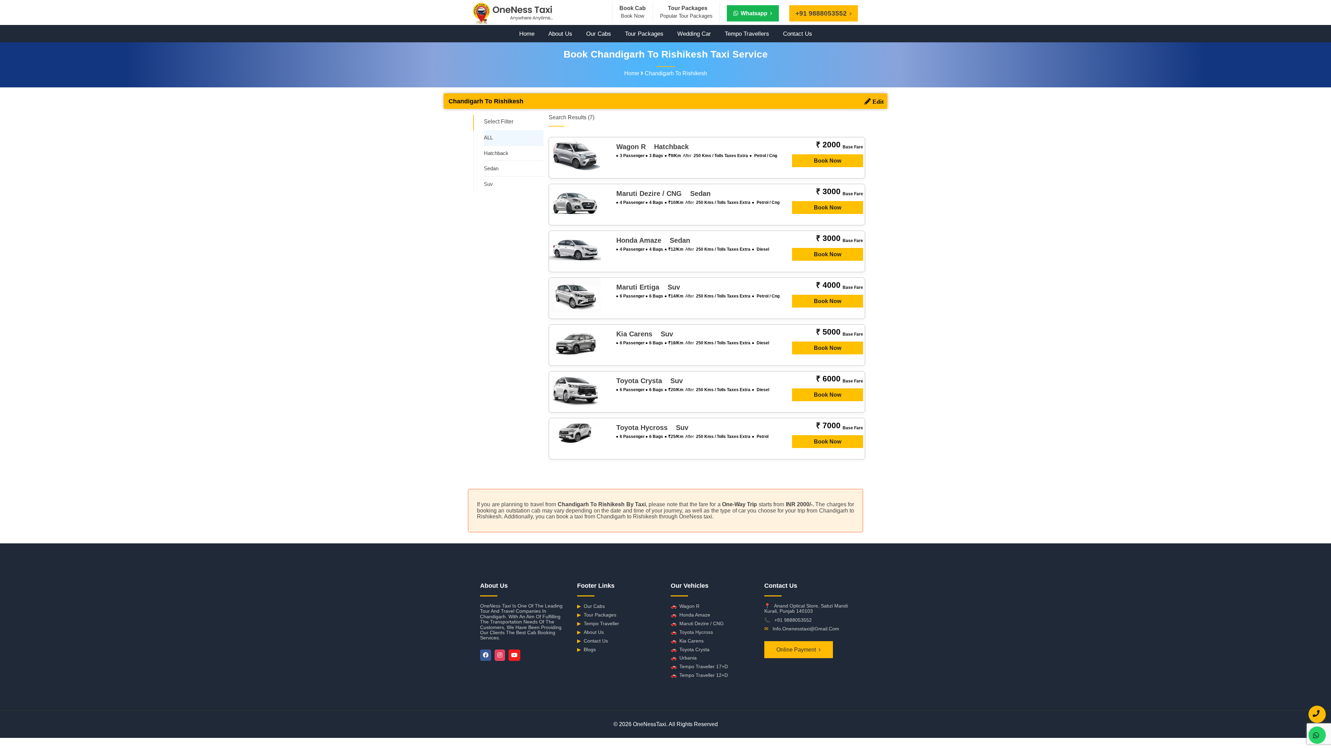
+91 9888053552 (793, 620)
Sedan (491, 168)
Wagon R (685, 606)
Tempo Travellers (747, 34)
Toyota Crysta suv (649, 381)
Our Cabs (598, 34)
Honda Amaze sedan (653, 240)
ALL (488, 137)
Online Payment (796, 650)
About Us (560, 34)
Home (526, 34)
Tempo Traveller (598, 623)
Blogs (586, 649)
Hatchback (496, 153)
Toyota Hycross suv (652, 427)
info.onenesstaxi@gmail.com (806, 628)
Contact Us (797, 34)
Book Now (827, 161)
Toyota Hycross (692, 632)
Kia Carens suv (644, 334)
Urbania (684, 658)
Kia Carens (687, 641)
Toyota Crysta (690, 649)
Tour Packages (644, 34)
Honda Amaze (690, 615)
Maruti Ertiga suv (648, 287)
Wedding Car (694, 34)
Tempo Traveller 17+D (699, 666)
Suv (488, 184)
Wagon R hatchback (652, 146)
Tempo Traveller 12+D (699, 675)
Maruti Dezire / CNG (697, 623)
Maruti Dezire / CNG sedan (663, 193)
